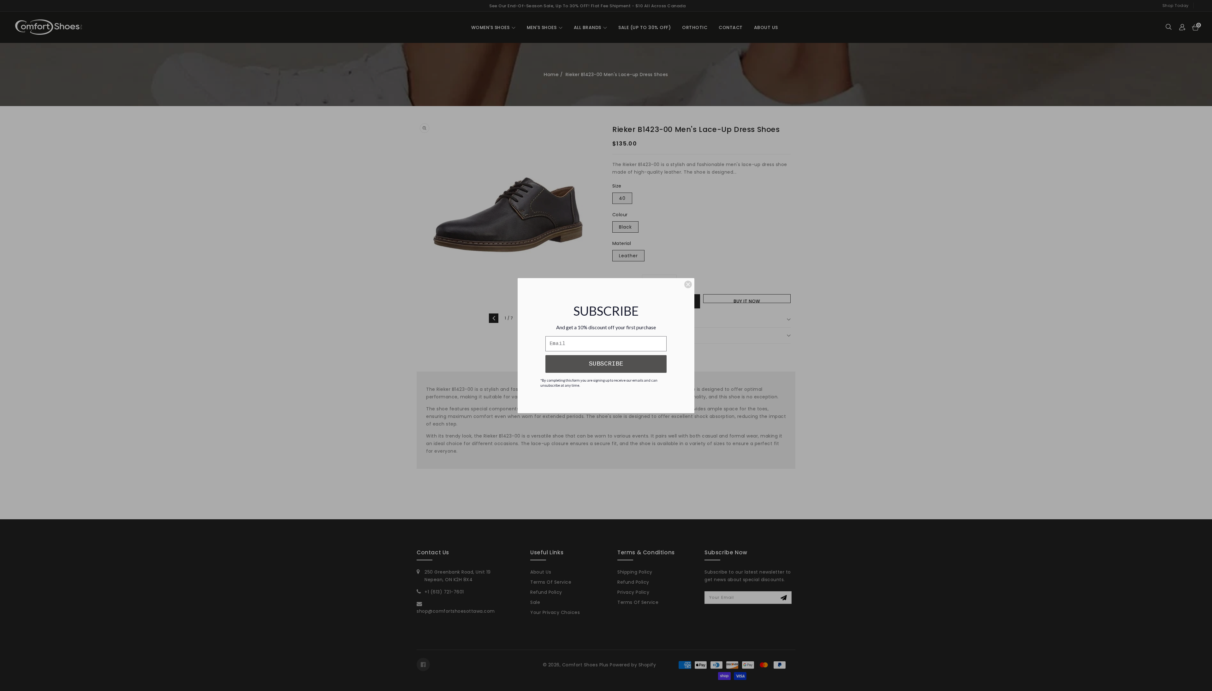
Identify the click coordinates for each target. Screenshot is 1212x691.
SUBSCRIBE (606, 363)
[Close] (688, 284)
